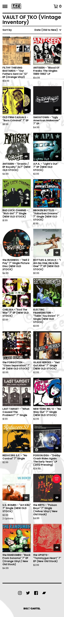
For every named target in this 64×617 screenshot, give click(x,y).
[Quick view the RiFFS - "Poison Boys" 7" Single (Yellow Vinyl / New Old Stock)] (56, 497)
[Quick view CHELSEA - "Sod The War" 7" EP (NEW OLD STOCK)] (26, 302)
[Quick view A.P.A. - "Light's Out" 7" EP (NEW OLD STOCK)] (56, 156)
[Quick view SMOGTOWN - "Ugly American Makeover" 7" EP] (56, 109)
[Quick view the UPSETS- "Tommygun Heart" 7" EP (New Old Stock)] (56, 547)
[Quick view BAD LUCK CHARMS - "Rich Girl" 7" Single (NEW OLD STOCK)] (26, 202)
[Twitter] (28, 593)
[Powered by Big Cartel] (32, 608)
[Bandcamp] (44, 593)
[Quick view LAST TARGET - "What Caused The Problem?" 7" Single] (26, 401)
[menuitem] (32, 30)
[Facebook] (36, 593)
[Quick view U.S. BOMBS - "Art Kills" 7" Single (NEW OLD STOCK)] (26, 497)
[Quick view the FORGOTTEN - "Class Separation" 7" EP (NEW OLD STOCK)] (26, 355)
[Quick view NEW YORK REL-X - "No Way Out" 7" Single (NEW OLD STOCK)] (56, 401)
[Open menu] (4, 6)
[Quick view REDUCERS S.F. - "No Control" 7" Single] (26, 448)
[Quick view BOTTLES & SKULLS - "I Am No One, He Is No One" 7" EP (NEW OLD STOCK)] (56, 252)
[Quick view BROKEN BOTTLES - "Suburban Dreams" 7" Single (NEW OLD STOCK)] (56, 202)
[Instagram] (20, 593)
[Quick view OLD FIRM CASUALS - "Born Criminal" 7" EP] (26, 109)
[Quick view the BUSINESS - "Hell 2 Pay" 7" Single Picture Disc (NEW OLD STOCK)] (26, 252)
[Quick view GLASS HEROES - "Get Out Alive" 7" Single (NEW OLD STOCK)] (56, 355)
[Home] (16, 6)
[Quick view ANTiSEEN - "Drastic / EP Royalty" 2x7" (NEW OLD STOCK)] (26, 156)
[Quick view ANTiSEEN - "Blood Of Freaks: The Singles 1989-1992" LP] (56, 60)
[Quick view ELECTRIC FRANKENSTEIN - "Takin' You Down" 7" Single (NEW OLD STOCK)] (56, 302)
